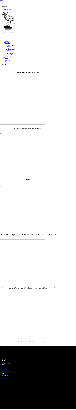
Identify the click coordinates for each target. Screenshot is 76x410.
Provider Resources (6, 25)
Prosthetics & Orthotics (7, 12)
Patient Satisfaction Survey (5, 6)
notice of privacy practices (5, 368)
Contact (5, 36)
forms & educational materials (6, 363)
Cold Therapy (9, 21)
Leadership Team (6, 37)
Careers (5, 38)
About (3, 33)
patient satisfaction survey (5, 369)
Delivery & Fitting (8, 29)
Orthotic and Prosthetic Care (8, 32)
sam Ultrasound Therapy (11, 23)
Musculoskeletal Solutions (8, 27)
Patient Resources (5, 10)
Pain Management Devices (9, 20)
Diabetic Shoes (6, 13)
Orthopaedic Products (7, 14)
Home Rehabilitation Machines (8, 16)
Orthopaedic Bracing (7, 15)
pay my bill (3, 364)
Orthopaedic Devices (7, 17)
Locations (5, 34)
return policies (4, 360)
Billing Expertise (8, 31)
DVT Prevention (7, 19)
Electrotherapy (9, 22)
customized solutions (5, 375)
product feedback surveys (5, 362)
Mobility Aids (7, 24)
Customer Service (8, 30)
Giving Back (5, 39)
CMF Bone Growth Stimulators (10, 18)
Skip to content (2, 0)
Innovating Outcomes (7, 26)
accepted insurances (4, 359)
